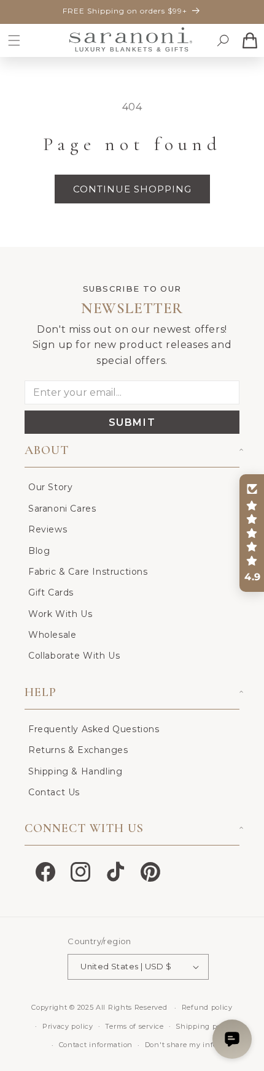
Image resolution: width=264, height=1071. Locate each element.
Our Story (50, 487)
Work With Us (60, 613)
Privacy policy (67, 1026)
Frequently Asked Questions (94, 729)
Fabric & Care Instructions (88, 571)
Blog (39, 550)
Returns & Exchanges (78, 749)
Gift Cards (51, 592)
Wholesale (52, 634)
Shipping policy (205, 1026)
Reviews (47, 529)
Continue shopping (132, 189)
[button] (14, 40)
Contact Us (54, 792)
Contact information (96, 1044)
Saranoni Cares (62, 508)
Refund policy (207, 1007)
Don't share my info (181, 1044)
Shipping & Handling (75, 771)
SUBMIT (132, 422)
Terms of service (134, 1026)
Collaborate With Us (74, 655)
